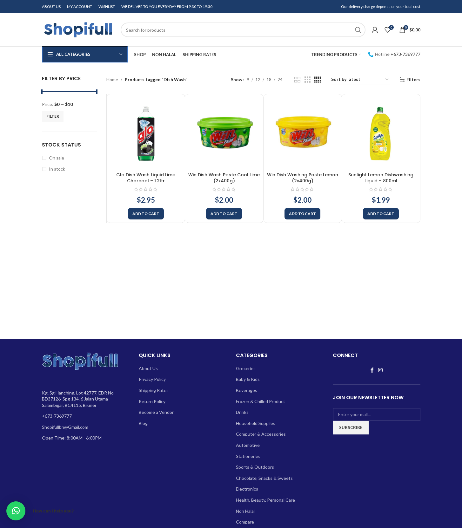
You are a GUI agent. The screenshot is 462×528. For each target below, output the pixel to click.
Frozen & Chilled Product (260, 401)
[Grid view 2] (297, 80)
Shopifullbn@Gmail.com (65, 427)
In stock (57, 169)
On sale (56, 157)
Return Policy (152, 401)
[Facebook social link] (372, 370)
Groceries (246, 368)
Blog (143, 423)
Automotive (248, 445)
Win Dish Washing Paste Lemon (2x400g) (302, 178)
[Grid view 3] (308, 80)
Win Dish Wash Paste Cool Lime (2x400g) (224, 178)
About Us (148, 368)
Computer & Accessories (261, 434)
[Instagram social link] (380, 370)
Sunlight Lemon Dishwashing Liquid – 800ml (380, 178)
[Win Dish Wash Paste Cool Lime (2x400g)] (224, 133)
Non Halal (245, 511)
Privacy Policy (152, 379)
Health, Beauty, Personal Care (265, 500)
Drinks (242, 412)
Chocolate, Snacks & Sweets (264, 478)
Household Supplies (255, 423)
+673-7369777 (405, 54)
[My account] (375, 29)
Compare (245, 522)
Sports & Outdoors (255, 467)
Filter (52, 116)
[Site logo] (78, 29)
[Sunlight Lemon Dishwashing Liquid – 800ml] (381, 133)
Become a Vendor (156, 412)
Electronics (247, 489)
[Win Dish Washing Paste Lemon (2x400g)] (302, 133)
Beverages (246, 390)
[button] (146, 213)
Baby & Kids (248, 379)
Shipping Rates (154, 390)
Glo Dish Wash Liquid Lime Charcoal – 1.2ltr (145, 178)
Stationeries (248, 456)
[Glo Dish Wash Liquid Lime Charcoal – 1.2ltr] (146, 133)
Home (112, 79)
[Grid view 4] (317, 80)
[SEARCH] (358, 30)
